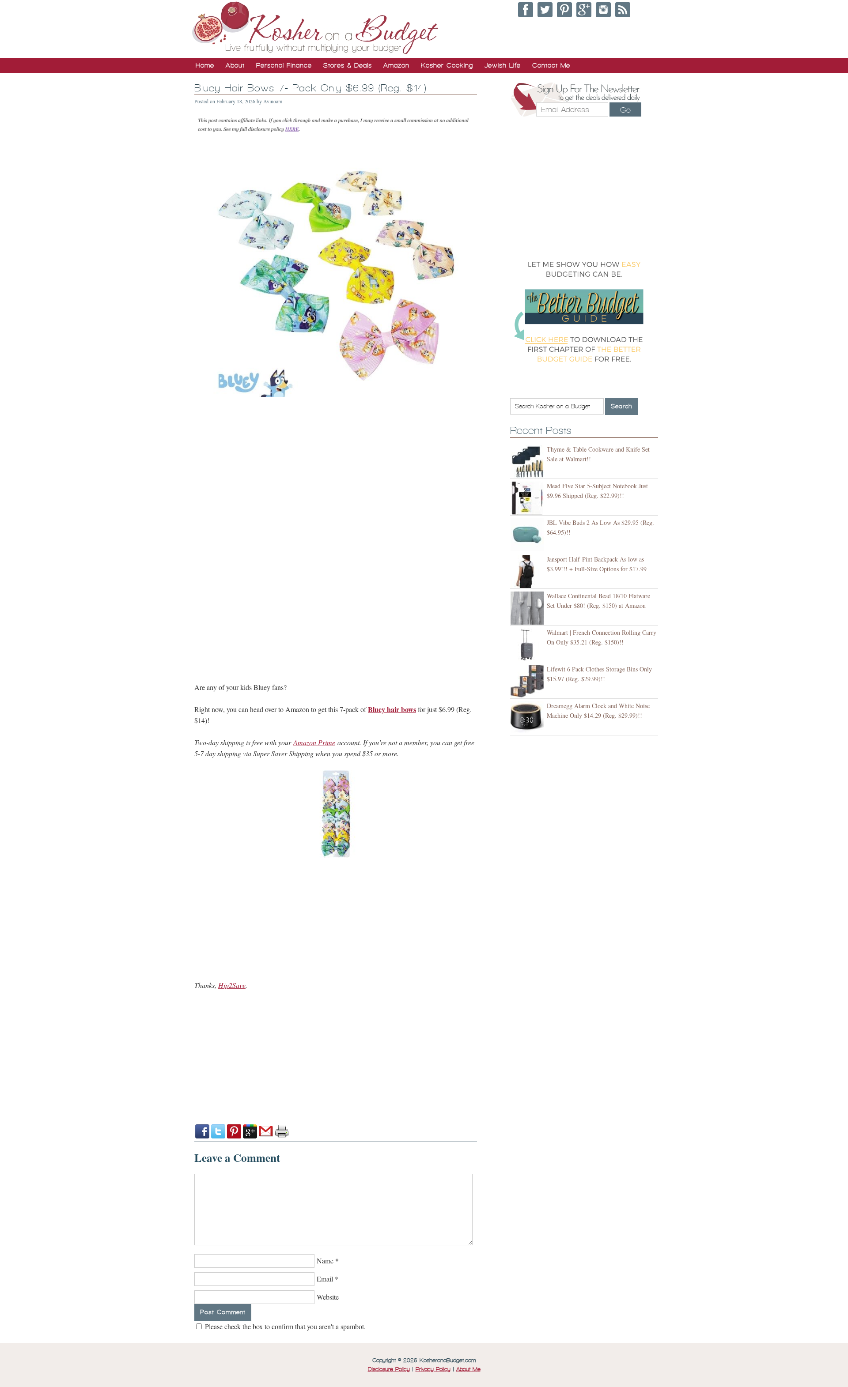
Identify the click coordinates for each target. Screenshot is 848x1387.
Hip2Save (232, 985)
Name (325, 1260)
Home (205, 65)
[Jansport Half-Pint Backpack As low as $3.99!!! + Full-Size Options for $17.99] (528, 571)
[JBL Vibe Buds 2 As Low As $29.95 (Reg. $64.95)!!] (528, 535)
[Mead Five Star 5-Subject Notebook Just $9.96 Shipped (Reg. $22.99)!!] (528, 498)
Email (325, 1278)
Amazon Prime (314, 742)
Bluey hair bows (392, 709)
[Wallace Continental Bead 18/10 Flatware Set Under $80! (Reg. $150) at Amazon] (528, 608)
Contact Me (551, 65)
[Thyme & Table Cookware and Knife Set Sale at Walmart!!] (528, 462)
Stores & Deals (347, 65)
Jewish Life (503, 65)
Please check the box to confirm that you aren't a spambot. (284, 1326)
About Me (468, 1369)
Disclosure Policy (389, 1369)
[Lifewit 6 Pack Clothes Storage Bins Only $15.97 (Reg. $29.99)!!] (528, 681)
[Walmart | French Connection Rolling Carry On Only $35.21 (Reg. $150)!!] (528, 645)
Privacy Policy (433, 1369)
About (235, 65)
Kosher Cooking (447, 65)
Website (328, 1296)
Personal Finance (284, 65)
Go (625, 110)
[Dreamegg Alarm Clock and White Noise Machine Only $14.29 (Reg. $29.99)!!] (528, 718)
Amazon (396, 65)
